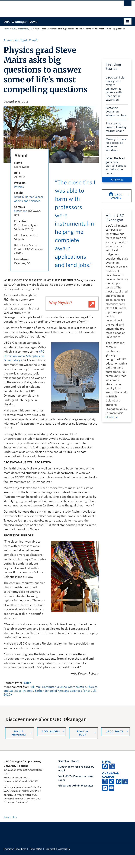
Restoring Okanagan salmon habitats (116, 111)
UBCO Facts (114, 731)
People (33, 40)
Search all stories (68, 761)
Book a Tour (82, 733)
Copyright (50, 849)
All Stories (117, 179)
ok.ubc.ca (112, 417)
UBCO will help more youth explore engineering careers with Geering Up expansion (115, 88)
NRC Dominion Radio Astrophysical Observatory (24, 356)
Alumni (36, 687)
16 (31, 29)
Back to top (11, 817)
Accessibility (64, 849)
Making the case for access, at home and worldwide (116, 145)
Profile (26, 682)
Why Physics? (60, 302)
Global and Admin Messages (76, 785)
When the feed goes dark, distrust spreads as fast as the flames (116, 166)
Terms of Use (36, 849)
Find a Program (18, 733)
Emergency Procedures (15, 849)
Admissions (51, 731)
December (23, 29)
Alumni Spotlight (15, 40)
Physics (19, 187)
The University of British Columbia (58, 7)
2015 (14, 29)
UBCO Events (117, 196)
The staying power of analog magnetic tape (116, 127)
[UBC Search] (127, 4)
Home (6, 29)
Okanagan (20, 211)
